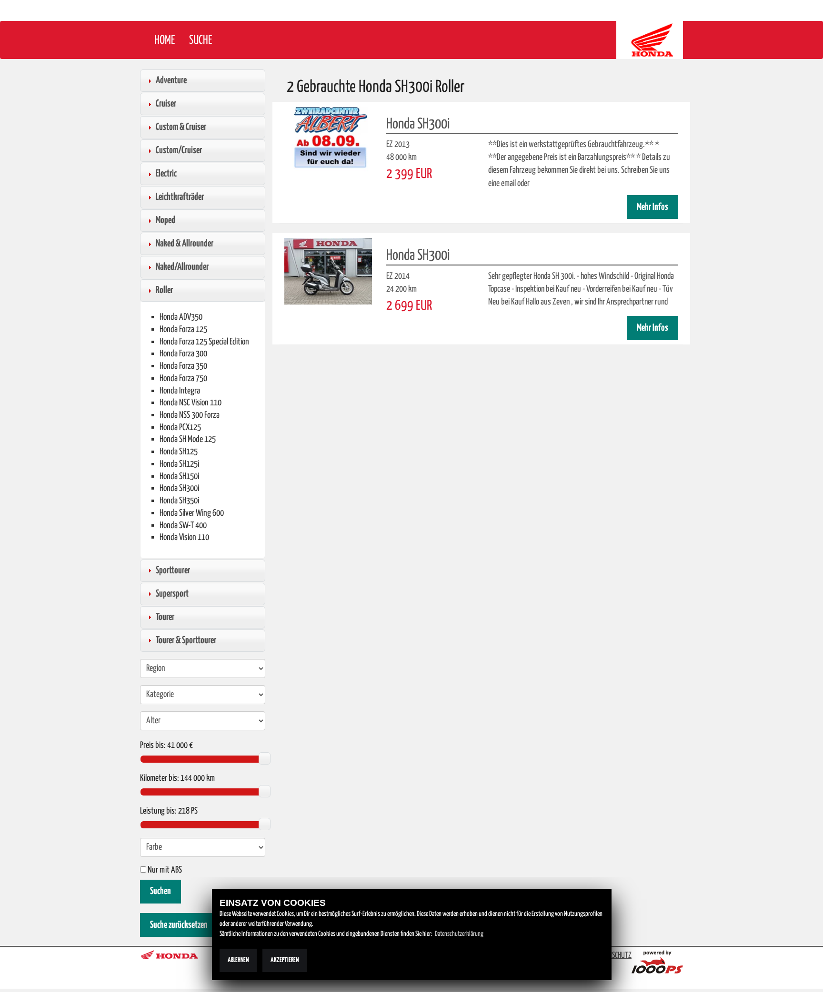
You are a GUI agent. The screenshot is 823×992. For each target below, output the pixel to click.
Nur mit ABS (164, 870)
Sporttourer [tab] (173, 570)
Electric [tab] (166, 173)
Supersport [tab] (172, 594)
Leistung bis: (158, 811)
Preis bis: (153, 745)
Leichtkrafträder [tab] (180, 197)
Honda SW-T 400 (183, 525)
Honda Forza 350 (183, 366)
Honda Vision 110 (184, 537)
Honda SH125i (179, 464)
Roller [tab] (164, 290)
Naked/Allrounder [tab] (182, 267)
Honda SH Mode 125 (188, 439)
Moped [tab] (165, 220)
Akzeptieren (285, 960)
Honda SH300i (179, 488)
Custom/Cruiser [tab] (179, 150)
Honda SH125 (179, 451)
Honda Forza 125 (183, 329)
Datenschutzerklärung (459, 934)
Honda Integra (180, 390)
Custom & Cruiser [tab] (181, 127)
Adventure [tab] (171, 80)
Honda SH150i (179, 476)
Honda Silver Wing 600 (192, 513)
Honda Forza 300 (183, 353)
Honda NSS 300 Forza (190, 415)
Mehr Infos (652, 207)
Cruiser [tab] (166, 103)
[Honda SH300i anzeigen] (328, 139)
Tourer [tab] (165, 617)
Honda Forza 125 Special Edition (204, 341)
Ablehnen (238, 960)
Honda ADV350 (181, 317)
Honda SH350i (179, 500)
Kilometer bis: (159, 778)
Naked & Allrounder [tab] (184, 243)
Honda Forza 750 (183, 378)
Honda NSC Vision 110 (190, 402)
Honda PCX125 (180, 427)
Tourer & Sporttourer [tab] (186, 640)
